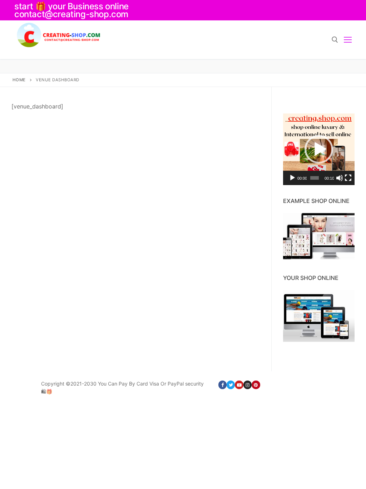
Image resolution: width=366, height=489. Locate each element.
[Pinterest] (256, 385)
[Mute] (339, 177)
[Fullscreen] (348, 177)
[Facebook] (222, 385)
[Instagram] (247, 385)
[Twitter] (231, 385)
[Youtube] (239, 385)
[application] (319, 149)
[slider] (314, 178)
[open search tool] (335, 40)
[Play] (292, 177)
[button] (319, 149)
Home (19, 79)
